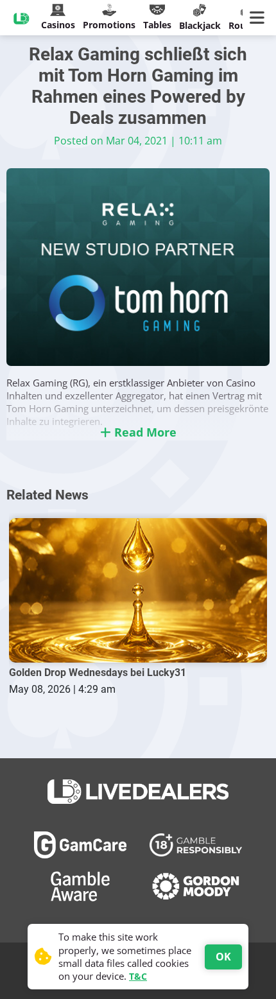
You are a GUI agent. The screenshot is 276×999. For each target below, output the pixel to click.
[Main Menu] (260, 18)
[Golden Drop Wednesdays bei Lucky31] (137, 590)
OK (223, 957)
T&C (138, 976)
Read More (144, 432)
